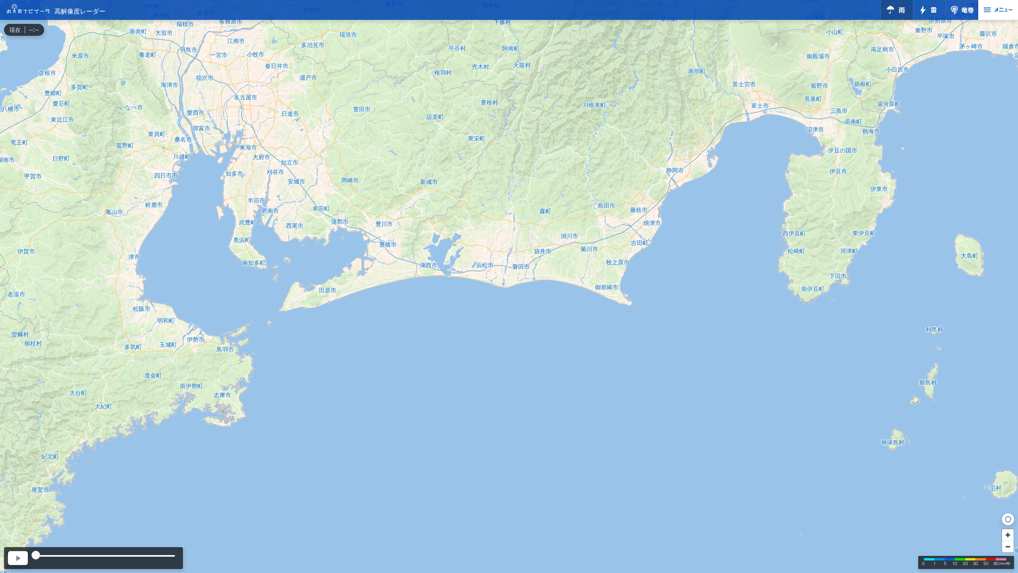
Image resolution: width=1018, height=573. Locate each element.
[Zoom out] (1008, 546)
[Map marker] (509, 286)
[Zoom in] (1008, 535)
